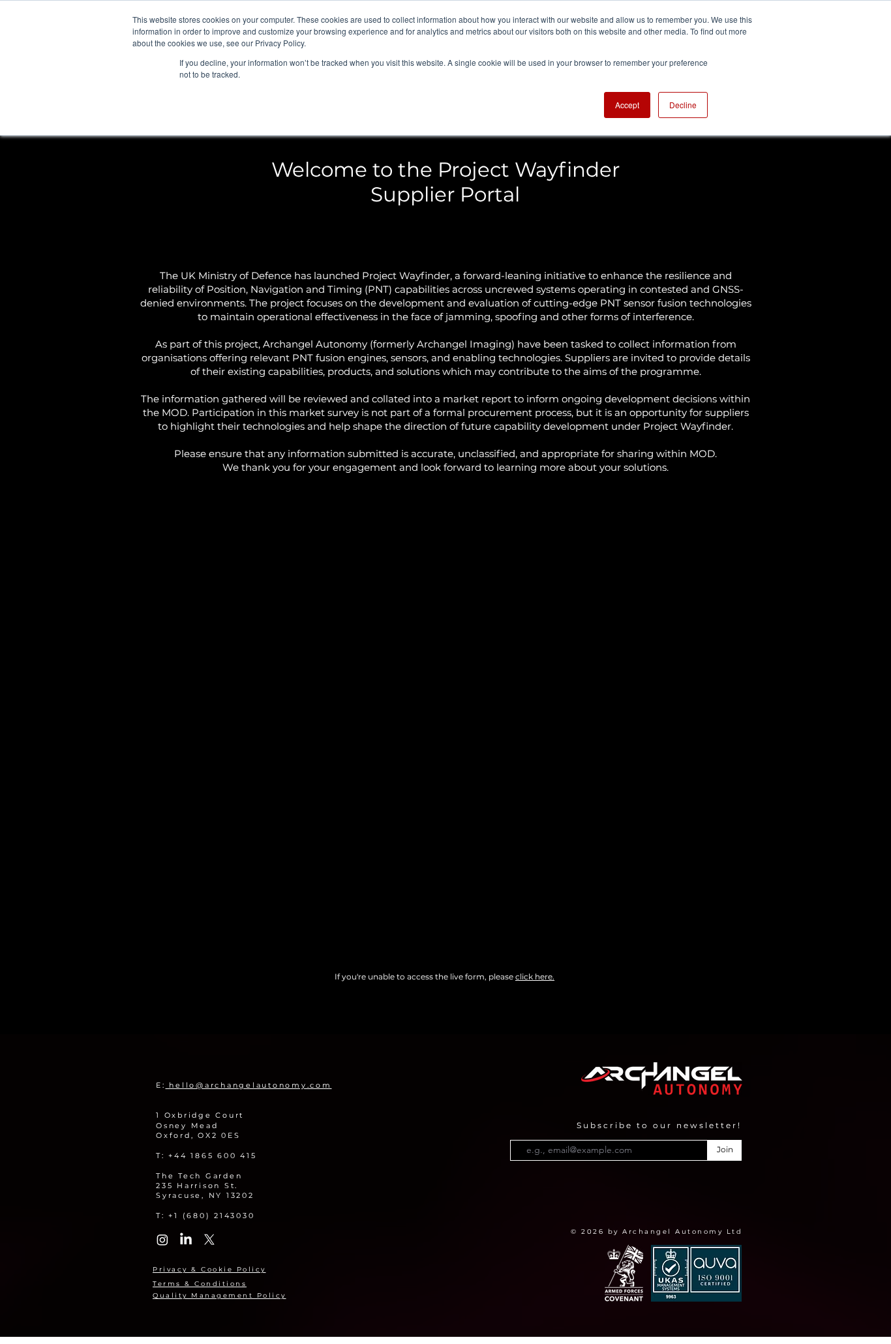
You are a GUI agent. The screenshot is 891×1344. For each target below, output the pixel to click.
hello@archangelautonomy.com (249, 1085)
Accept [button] (627, 104)
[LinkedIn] (186, 1239)
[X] (209, 1239)
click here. (534, 976)
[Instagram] (162, 1239)
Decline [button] (683, 104)
